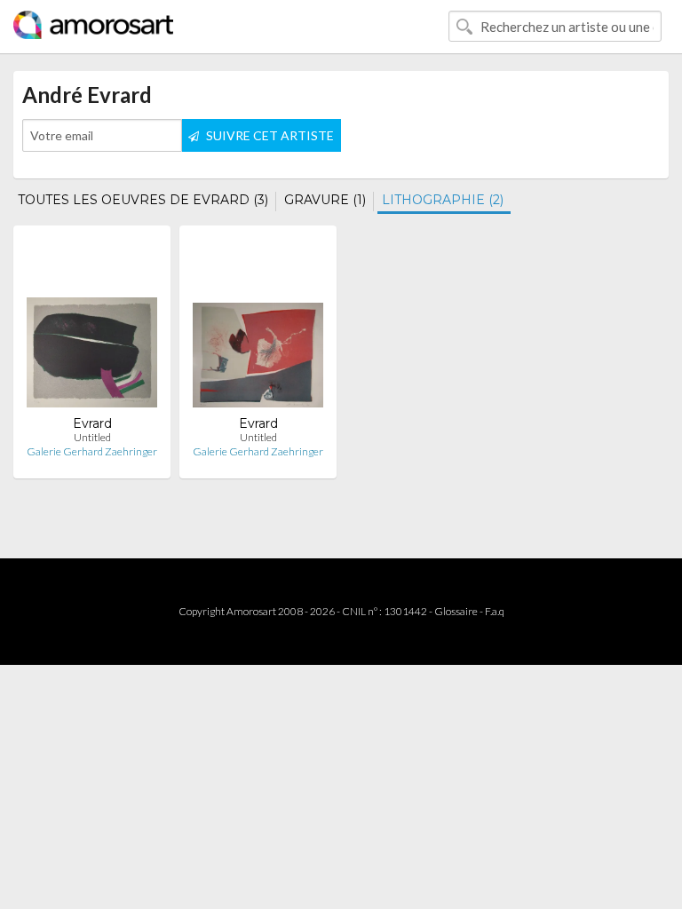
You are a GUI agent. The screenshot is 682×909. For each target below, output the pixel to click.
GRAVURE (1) (325, 200)
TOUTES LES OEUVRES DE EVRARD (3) (143, 200)
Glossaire (456, 611)
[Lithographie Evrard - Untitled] (92, 327)
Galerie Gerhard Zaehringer (92, 451)
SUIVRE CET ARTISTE (268, 135)
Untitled (92, 437)
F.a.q (494, 611)
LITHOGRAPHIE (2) (443, 200)
